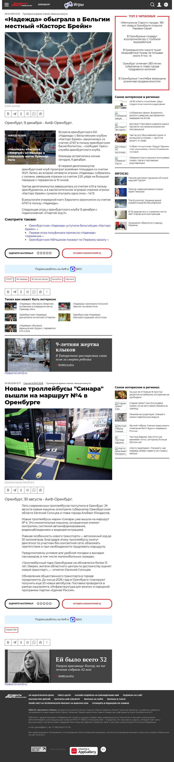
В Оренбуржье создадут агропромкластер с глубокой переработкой (142, 39)
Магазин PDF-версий (39, 699)
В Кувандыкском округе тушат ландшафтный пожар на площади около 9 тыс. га (142, 53)
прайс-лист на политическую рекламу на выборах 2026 (58, 703)
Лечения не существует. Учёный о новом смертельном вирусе (147, 415)
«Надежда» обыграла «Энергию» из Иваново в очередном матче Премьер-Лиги (36, 306)
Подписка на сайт (132, 695)
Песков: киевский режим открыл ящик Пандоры (145, 190)
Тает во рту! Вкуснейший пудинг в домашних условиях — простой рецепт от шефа (147, 138)
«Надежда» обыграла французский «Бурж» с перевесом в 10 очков (37, 328)
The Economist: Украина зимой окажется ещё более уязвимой (144, 201)
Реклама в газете (116, 699)
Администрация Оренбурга (19, 482)
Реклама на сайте (93, 699)
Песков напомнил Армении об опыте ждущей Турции (148, 179)
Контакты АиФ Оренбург (67, 699)
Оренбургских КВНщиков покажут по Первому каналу (67, 239)
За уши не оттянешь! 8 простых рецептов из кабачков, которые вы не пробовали (149, 395)
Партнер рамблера (58, 749)
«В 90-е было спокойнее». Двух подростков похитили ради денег (147, 102)
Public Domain (12, 105)
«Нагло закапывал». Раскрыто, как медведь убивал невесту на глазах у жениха (148, 451)
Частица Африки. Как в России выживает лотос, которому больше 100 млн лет (148, 440)
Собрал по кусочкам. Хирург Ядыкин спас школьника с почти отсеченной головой (149, 149)
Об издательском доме (41, 695)
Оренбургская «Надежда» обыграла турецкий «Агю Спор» (90, 316)
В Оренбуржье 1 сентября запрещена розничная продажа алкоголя (142, 80)
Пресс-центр (64, 695)
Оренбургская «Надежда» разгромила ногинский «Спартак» (37, 316)
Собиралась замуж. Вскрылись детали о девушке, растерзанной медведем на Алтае (146, 115)
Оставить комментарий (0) (87, 253)
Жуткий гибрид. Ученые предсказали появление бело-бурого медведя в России (149, 428)
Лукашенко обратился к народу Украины (145, 224)
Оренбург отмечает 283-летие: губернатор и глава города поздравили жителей (142, 66)
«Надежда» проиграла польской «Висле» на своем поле (90, 305)
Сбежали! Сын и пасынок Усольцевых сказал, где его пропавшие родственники (149, 160)
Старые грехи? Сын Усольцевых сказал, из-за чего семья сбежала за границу (148, 406)
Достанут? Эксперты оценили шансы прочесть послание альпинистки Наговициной (149, 127)
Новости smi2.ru (16, 373)
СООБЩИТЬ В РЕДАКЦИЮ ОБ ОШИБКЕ (110, 703)
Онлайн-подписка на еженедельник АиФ (97, 695)
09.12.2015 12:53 (12, 14)
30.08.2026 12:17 (13, 383)
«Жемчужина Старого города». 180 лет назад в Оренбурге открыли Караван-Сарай (142, 25)
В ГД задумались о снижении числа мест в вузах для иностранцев (147, 213)
